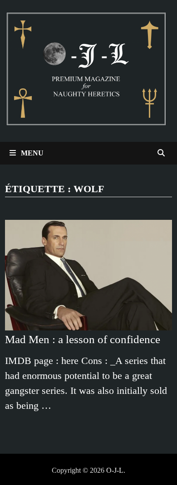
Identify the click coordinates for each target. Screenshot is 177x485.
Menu (31, 153)
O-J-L (114, 470)
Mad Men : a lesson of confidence (82, 339)
